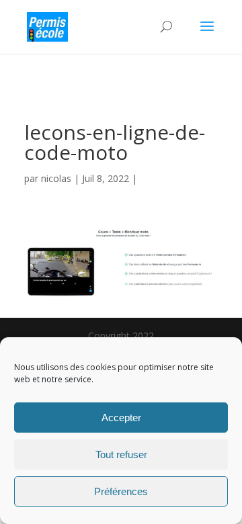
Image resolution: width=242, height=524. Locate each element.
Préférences (121, 491)
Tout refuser (121, 454)
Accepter (121, 417)
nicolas (56, 178)
